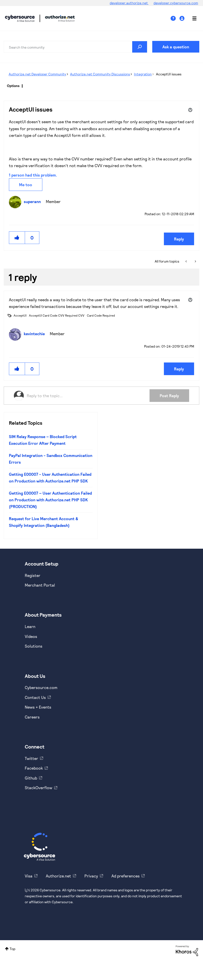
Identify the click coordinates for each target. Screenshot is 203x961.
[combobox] (75, 47)
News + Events (38, 707)
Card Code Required (101, 315)
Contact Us (35, 697)
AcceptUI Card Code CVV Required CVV (56, 315)
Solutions (33, 646)
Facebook (34, 768)
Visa (28, 875)
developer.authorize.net (129, 3)
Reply (179, 239)
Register (32, 575)
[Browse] (192, 18)
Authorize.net (58, 875)
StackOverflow (38, 787)
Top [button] (12, 949)
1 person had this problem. (33, 175)
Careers (32, 717)
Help (175, 18)
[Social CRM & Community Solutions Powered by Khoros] (187, 950)
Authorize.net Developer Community (37, 74)
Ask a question (175, 46)
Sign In (182, 18)
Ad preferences (125, 875)
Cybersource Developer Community (20, 18)
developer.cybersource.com (175, 3)
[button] (17, 238)
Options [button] (13, 86)
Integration (143, 74)
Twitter (31, 758)
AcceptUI (20, 315)
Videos (31, 636)
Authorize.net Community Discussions (100, 74)
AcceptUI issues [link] (168, 74)
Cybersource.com (41, 687)
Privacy (91, 875)
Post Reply (169, 395)
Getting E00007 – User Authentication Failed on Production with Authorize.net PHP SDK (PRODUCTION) (50, 500)
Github (31, 778)
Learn (30, 626)
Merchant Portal (40, 585)
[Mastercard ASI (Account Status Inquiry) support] (195, 261)
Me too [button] (25, 184)
